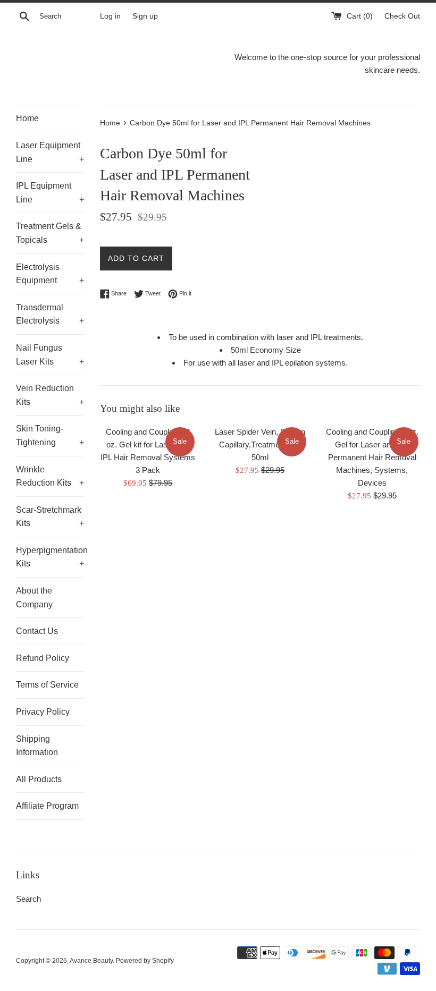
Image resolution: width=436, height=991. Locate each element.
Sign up (145, 16)
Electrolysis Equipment (50, 273)
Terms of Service (47, 684)
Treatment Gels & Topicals (50, 233)
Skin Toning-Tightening (50, 435)
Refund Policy (42, 658)
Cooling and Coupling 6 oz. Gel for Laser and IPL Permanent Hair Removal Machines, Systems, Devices (372, 457)
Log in (110, 16)
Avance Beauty (91, 960)
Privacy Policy (43, 711)
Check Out (402, 16)
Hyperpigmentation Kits (50, 557)
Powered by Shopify (145, 960)
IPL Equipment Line (50, 192)
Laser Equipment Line (50, 152)
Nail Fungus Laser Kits (50, 354)
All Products (39, 779)
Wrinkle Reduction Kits (50, 476)
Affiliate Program (47, 805)
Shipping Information (37, 745)
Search (28, 898)
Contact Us (37, 631)
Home (27, 118)
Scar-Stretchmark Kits (50, 516)
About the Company (34, 597)
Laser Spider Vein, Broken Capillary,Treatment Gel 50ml (260, 444)
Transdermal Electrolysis (50, 314)
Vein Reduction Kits (50, 395)
